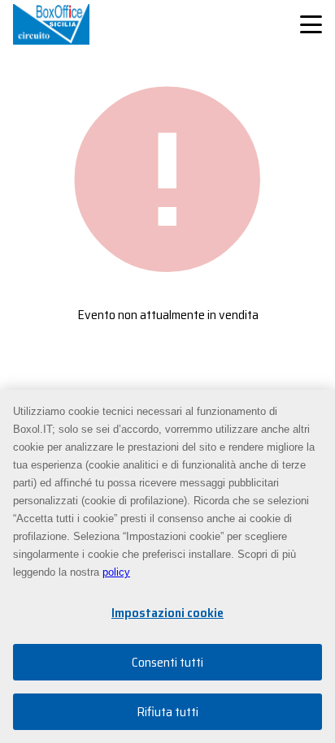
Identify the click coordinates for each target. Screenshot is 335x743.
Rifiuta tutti (167, 712)
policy (116, 572)
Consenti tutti (167, 662)
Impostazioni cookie (167, 613)
